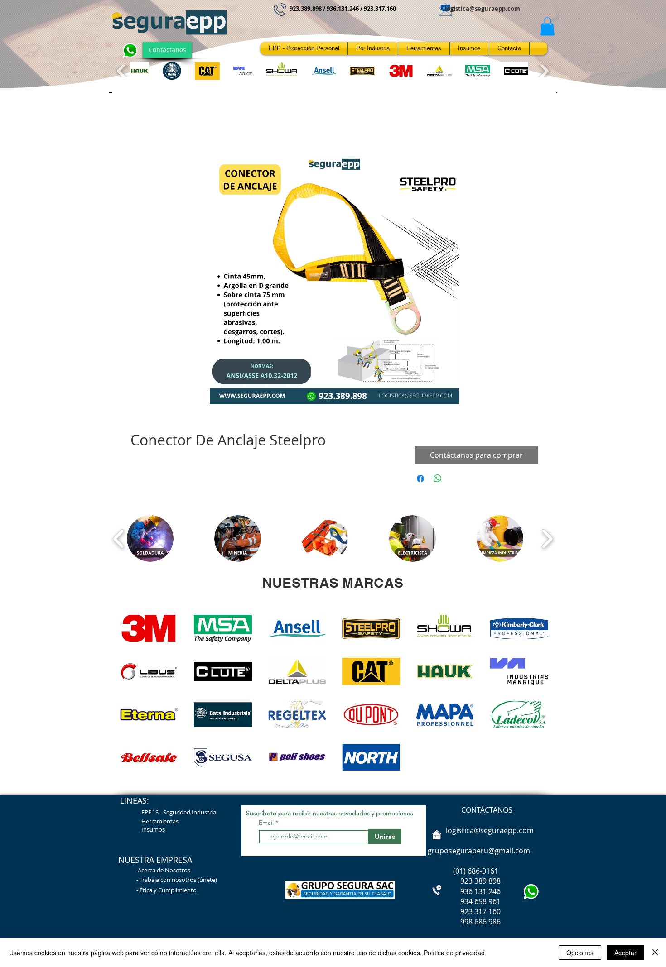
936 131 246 (463, 891)
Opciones (580, 952)
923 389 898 (463, 881)
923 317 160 (480, 911)
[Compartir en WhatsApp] (437, 478)
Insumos (153, 829)
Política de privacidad (454, 952)
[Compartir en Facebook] (420, 478)
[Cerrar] (655, 952)
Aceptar (625, 952)
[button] (547, 26)
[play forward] (543, 71)
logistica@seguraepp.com (482, 9)
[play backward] (122, 71)
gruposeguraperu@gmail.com (479, 851)
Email (267, 822)
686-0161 (483, 871)
